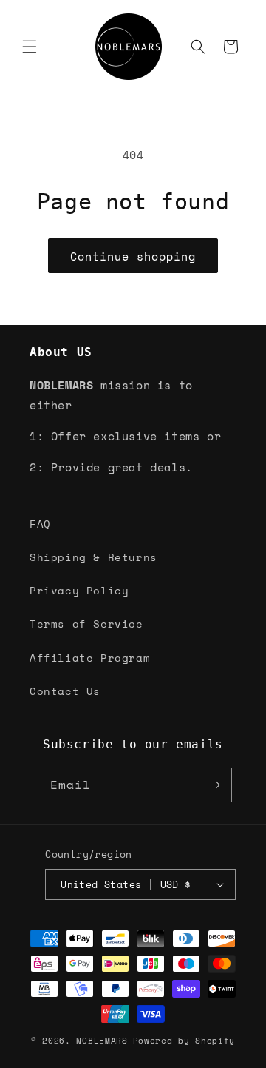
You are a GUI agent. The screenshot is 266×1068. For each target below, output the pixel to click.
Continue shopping (133, 256)
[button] (29, 46)
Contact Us (65, 691)
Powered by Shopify (184, 1041)
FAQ (40, 523)
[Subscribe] (215, 785)
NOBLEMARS (101, 1041)
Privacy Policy (79, 590)
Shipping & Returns (93, 557)
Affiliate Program (90, 657)
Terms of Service (86, 623)
